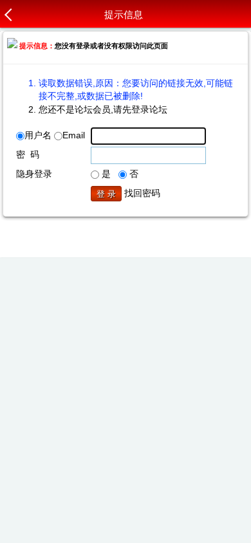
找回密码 (142, 193)
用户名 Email (54, 135)
